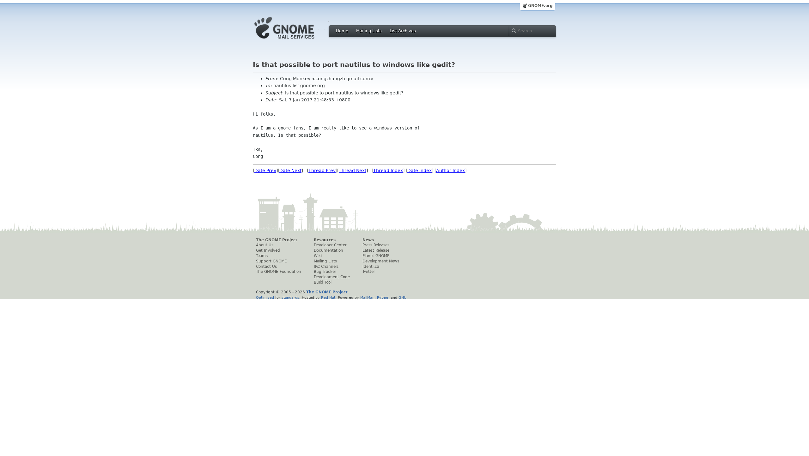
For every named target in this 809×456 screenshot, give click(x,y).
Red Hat (328, 297)
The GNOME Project (276, 240)
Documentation (328, 250)
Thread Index (388, 170)
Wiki (318, 256)
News (368, 240)
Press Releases (375, 245)
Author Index (450, 170)
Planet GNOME (376, 256)
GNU (402, 297)
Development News (380, 261)
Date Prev (265, 170)
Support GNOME (271, 261)
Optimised (265, 297)
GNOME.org (540, 5)
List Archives (403, 30)
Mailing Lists (369, 30)
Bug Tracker (325, 271)
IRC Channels (326, 266)
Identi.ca (370, 266)
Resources (325, 240)
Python (383, 297)
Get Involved (268, 250)
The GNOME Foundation (278, 271)
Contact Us (266, 266)
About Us (264, 245)
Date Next (290, 170)
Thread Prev (322, 170)
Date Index (419, 170)
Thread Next (352, 170)
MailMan (367, 297)
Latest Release (375, 250)
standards (290, 297)
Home (342, 30)
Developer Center (330, 245)
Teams (262, 256)
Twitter (368, 271)
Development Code (332, 277)
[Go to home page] (294, 40)
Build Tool (323, 282)
